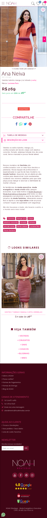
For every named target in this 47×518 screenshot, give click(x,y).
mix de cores (9, 226)
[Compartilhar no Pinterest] (30, 124)
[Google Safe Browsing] (23, 501)
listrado (32, 222)
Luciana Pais (13, 83)
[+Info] (33, 80)
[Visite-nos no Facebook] (20, 475)
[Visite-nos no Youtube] (14, 475)
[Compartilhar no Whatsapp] (21, 124)
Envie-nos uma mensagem (14, 407)
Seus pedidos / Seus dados (12, 429)
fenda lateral (22, 226)
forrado (23, 222)
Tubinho (11, 218)
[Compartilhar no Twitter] (25, 124)
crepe (30, 218)
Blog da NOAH (8, 389)
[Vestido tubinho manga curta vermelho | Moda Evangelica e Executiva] (23, 280)
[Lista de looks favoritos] (38, 3)
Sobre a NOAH (8, 376)
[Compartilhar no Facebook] (16, 124)
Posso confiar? (8, 379)
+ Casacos (23, 349)
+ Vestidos (23, 336)
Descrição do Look (16, 140)
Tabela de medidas (16, 135)
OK (26, 448)
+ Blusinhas (23, 353)
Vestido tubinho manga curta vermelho (23, 312)
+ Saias (23, 345)
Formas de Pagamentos (11, 382)
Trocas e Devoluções (10, 425)
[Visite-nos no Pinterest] (26, 475)
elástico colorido (11, 222)
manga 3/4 (21, 218)
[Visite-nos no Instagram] (32, 475)
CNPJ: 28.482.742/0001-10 (23, 510)
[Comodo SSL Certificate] (23, 495)
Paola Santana (9, 230)
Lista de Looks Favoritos (11, 432)
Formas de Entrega (9, 386)
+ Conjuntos (23, 340)
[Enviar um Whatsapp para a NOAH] (3, 514)
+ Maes (23, 358)
